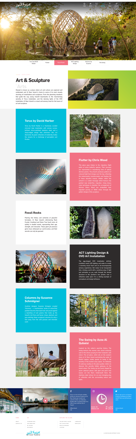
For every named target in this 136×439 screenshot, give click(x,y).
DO (95, 6)
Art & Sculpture (64, 423)
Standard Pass (31, 421)
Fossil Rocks (61, 62)
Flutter (47, 62)
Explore (103, 6)
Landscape (78, 421)
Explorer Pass (31, 423)
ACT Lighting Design (75, 62)
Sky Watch (30, 427)
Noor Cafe (78, 423)
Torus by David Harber (34, 62)
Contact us (19, 423)
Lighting (62, 427)
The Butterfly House (65, 421)
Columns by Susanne (88, 62)
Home (84, 6)
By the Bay (30, 425)
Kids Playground (64, 425)
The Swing (102, 62)
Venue (109, 6)
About (90, 6)
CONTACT (117, 6)
